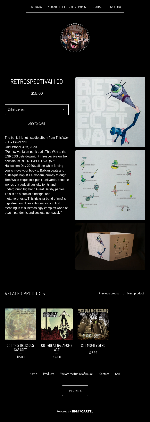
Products (35, 7)
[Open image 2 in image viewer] (110, 185)
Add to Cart (36, 124)
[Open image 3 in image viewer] (110, 246)
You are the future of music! (67, 7)
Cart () (115, 7)
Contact (98, 7)
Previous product (109, 293)
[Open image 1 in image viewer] (110, 112)
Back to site (75, 390)
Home (33, 374)
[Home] (75, 38)
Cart (117, 374)
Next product (135, 293)
